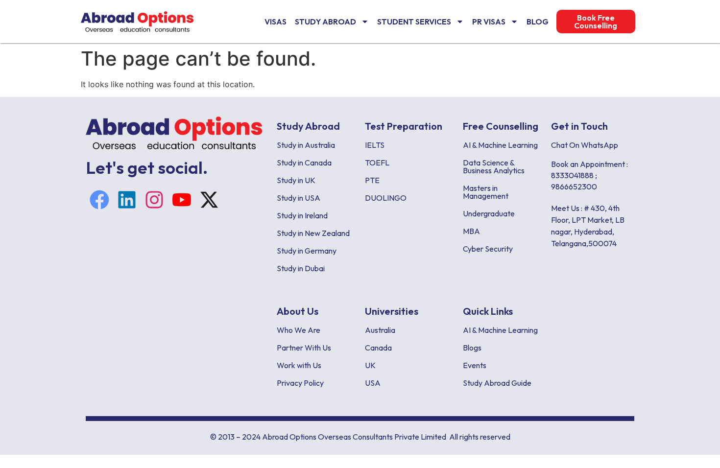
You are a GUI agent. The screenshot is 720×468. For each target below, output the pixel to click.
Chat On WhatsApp (584, 145)
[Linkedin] (127, 199)
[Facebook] (99, 199)
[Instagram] (154, 199)
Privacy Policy (300, 383)
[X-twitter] (209, 199)
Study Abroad (325, 21)
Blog (538, 21)
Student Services (414, 21)
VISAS (275, 21)
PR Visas (488, 21)
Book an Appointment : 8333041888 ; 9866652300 (589, 175)
